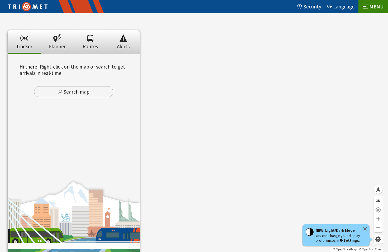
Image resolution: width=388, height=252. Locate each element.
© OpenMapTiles (370, 249)
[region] (194, 132)
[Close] (365, 229)
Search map (76, 92)
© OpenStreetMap (345, 249)
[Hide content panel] (74, 28)
